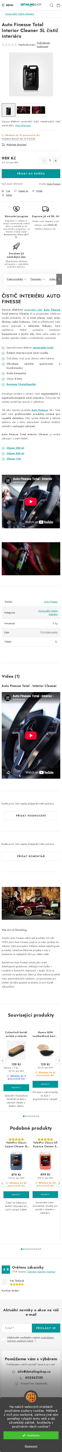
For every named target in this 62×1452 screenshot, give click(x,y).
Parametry (36, 279)
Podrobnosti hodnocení (43, 44)
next (59, 1060)
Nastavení (31, 1446)
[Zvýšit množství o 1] (56, 161)
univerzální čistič (33, 309)
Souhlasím (33, 1435)
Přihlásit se (46, 1328)
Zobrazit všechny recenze (41, 1271)
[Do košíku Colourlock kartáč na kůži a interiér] (16, 1087)
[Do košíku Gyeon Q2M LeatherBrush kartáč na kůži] (45, 1084)
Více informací (23, 125)
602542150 (34, 1377)
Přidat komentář (31, 856)
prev (3, 1060)
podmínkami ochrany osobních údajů (30, 1339)
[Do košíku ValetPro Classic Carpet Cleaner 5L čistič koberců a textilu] (16, 1194)
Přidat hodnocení (31, 815)
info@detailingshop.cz (34, 1371)
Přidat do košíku (31, 173)
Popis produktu (15, 279)
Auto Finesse (53, 184)
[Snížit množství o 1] (44, 161)
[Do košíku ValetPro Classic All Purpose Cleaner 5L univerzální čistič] (45, 1194)
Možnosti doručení (17, 144)
